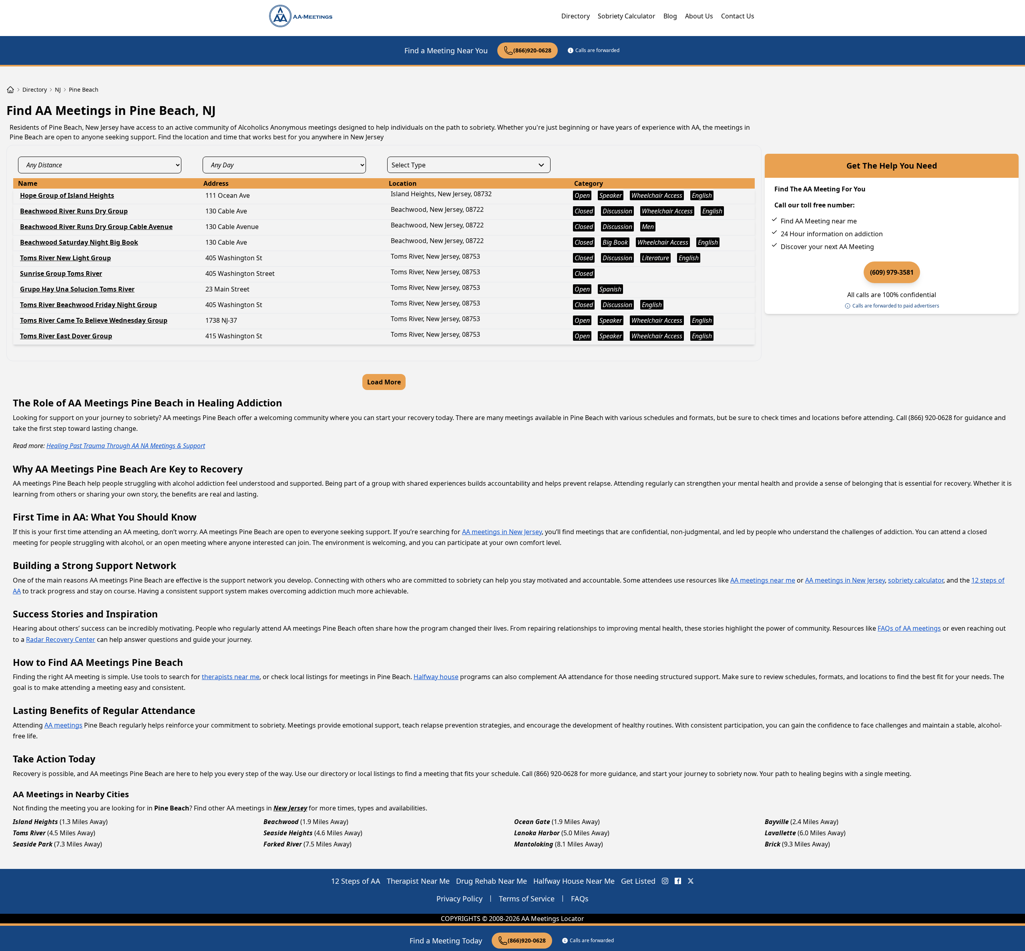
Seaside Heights (288, 832)
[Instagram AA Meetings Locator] (665, 881)
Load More (384, 382)
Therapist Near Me (418, 881)
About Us (699, 16)
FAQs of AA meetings (909, 628)
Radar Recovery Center (60, 639)
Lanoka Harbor (537, 832)
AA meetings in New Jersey (502, 531)
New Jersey (290, 808)
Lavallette (780, 832)
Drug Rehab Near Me (491, 881)
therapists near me (230, 676)
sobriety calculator (915, 580)
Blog (670, 16)
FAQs (580, 898)
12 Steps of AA (355, 881)
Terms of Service (527, 898)
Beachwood (281, 821)
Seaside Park (32, 844)
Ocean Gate (532, 821)
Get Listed (638, 881)
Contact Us (737, 16)
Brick (772, 844)
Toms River (29, 832)
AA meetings (63, 725)
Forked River (282, 844)
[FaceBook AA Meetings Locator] (678, 881)
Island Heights (35, 821)
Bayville (777, 821)
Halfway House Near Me (574, 881)
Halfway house (436, 676)
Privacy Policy (459, 898)
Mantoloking (533, 844)
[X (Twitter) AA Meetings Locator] (690, 881)
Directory (575, 16)
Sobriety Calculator (626, 16)
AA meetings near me (762, 580)
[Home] (10, 90)
